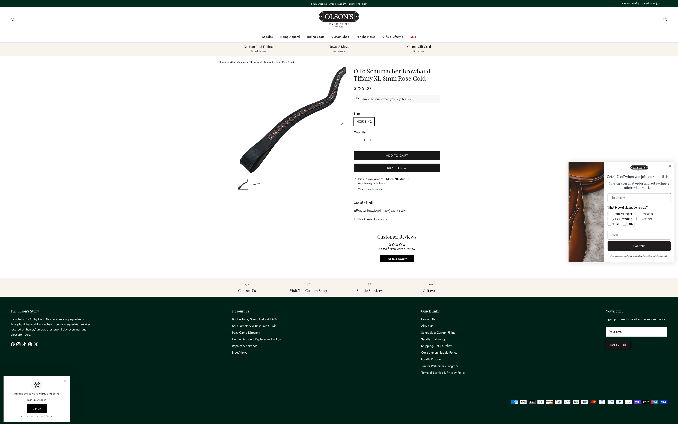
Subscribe (618, 345)
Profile (635, 3)
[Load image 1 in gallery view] (292, 121)
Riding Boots (315, 37)
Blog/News (239, 352)
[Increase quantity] (371, 140)
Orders (626, 3)
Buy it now (397, 168)
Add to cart (397, 155)
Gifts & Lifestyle (392, 37)
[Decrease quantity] (357, 140)
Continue (639, 246)
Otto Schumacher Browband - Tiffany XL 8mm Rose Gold (262, 62)
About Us (427, 326)
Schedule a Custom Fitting (438, 332)
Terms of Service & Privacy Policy (443, 372)
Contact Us (428, 319)
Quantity (360, 132)
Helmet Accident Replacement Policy (256, 339)
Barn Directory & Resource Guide (254, 326)
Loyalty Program (431, 359)
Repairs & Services (244, 346)
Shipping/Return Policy (436, 346)
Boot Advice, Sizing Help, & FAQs (254, 319)
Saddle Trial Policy (433, 339)
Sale (413, 37)
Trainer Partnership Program (439, 366)
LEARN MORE (354, 3)
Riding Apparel (290, 37)
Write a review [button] (397, 259)
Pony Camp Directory (246, 332)
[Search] (13, 19)
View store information (370, 189)
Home (222, 62)
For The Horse (365, 37)
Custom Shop (340, 37)
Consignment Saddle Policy (439, 352)
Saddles (267, 37)
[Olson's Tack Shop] (339, 19)
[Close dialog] (670, 166)
